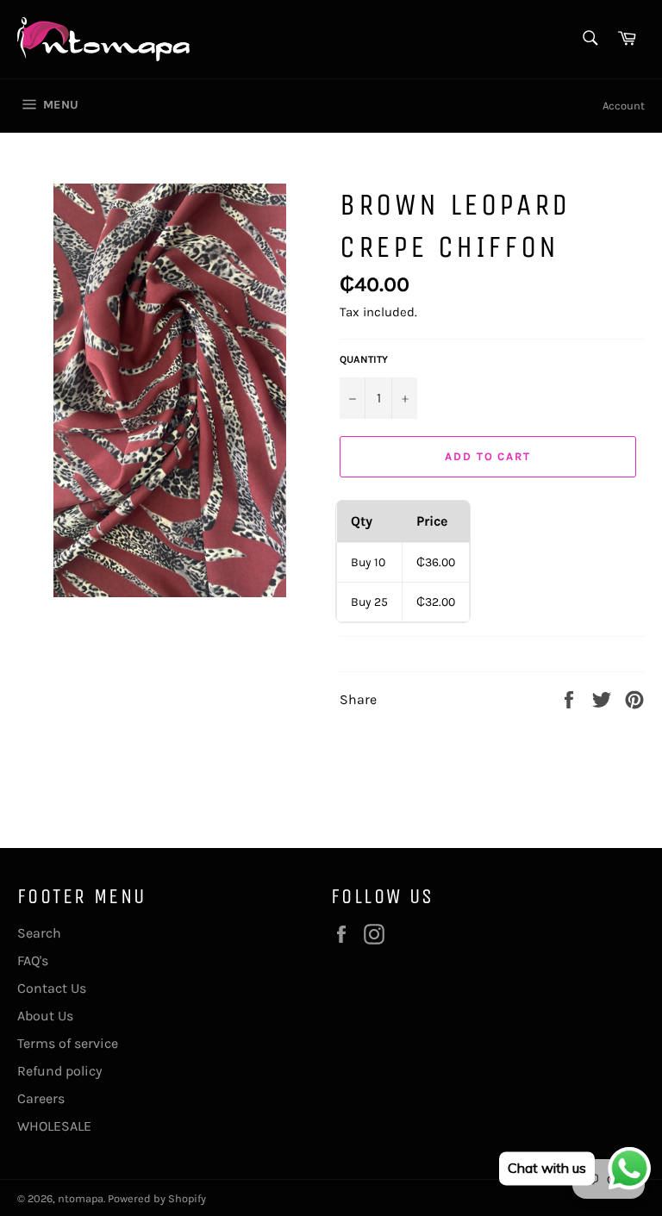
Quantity (364, 359)
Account (624, 105)
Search (39, 933)
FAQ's (32, 960)
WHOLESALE (54, 1126)
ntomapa (80, 1198)
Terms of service (67, 1043)
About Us (45, 1015)
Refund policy (59, 1071)
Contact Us (51, 988)
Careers (41, 1098)
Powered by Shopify (157, 1198)
